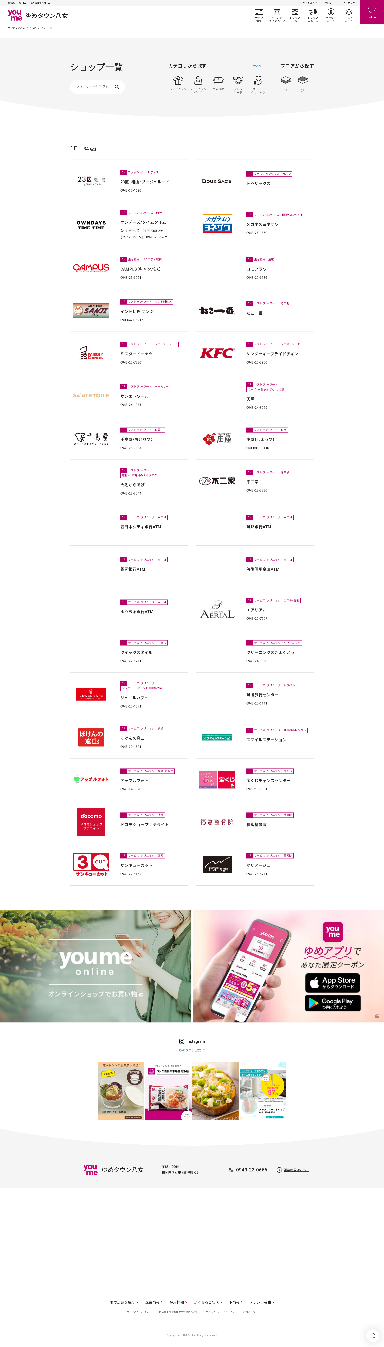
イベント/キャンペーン (277, 15)
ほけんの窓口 (132, 738)
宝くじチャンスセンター (268, 780)
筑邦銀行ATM (258, 527)
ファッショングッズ (198, 85)
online (372, 12)
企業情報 (152, 1302)
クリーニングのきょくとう (270, 652)
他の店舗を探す (38, 3)
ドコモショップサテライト (144, 824)
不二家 (252, 482)
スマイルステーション (266, 739)
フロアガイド (349, 15)
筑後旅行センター (262, 694)
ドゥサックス (258, 183)
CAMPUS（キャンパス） (140, 269)
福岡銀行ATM (132, 569)
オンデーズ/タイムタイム (143, 222)
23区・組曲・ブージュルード (145, 182)
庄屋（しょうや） (260, 439)
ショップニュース (313, 15)
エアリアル (256, 610)
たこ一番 (254, 313)
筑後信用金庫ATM (262, 569)
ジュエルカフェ (134, 697)
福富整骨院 (256, 824)
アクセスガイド (308, 3)
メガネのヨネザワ (262, 224)
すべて (257, 66)
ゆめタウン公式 (190, 1050)
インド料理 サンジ (137, 311)
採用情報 (177, 1302)
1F (285, 84)
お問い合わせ (250, 1312)
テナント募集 (260, 1302)
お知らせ (328, 3)
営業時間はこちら (296, 1170)
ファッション (178, 85)
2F (302, 84)
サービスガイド (331, 15)
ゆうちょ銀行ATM (136, 611)
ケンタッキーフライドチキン (272, 354)
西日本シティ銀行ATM (140, 527)
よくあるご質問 (206, 1302)
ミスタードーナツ (136, 354)
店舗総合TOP (15, 3)
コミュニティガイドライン (220, 1312)
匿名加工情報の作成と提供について (178, 1312)
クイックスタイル (136, 652)
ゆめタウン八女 (16, 27)
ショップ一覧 (295, 15)
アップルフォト (134, 780)
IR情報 (234, 1302)
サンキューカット (136, 865)
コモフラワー (258, 269)
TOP (372, 1335)
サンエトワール (134, 396)
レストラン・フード (238, 85)
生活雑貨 (218, 85)
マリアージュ (258, 865)
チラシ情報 (259, 15)
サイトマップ (347, 3)
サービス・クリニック (258, 85)
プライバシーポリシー (139, 1312)
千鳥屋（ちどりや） (136, 439)
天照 (250, 399)
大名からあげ (132, 485)
